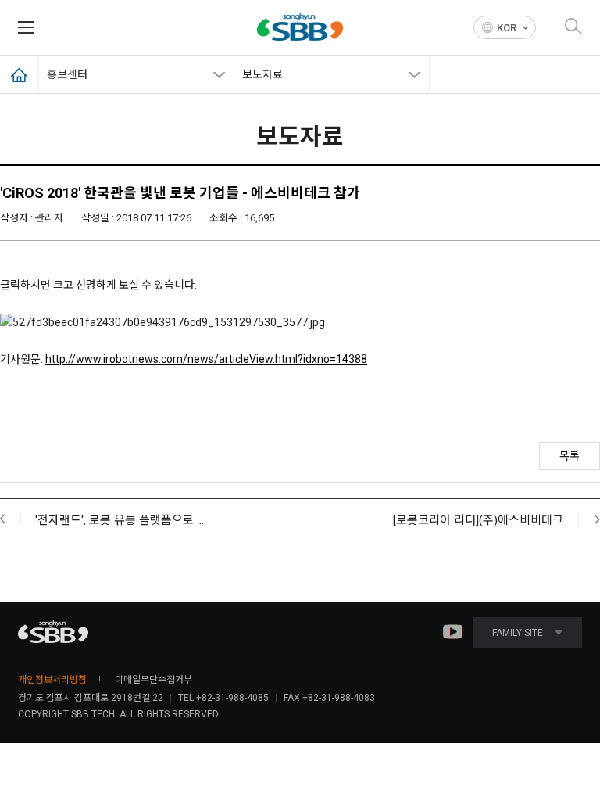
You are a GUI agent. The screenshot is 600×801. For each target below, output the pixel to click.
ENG (505, 50)
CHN (505, 68)
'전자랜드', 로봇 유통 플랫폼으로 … (119, 520)
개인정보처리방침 (52, 679)
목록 (569, 456)
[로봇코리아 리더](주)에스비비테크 (478, 520)
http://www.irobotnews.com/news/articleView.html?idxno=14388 (206, 359)
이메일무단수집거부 (153, 679)
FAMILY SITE (517, 632)
